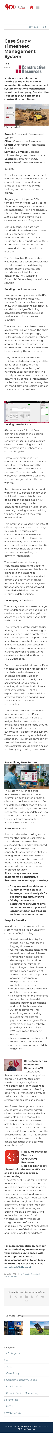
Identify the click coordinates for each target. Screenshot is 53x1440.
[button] (6, 1328)
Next (43, 26)
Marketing (12, 1399)
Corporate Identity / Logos (21, 1379)
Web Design (13, 1413)
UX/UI (9, 1406)
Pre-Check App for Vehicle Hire (13, 1328)
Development (10, 1277)
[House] (32, 6)
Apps (9, 1366)
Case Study (36, 1274)
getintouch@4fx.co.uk (18, 1267)
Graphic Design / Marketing (22, 1393)
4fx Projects (24, 1274)
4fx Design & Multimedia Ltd (34, 1426)
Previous (33, 26)
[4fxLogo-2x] (14, 4)
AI (7, 1360)
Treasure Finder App (39, 1328)
